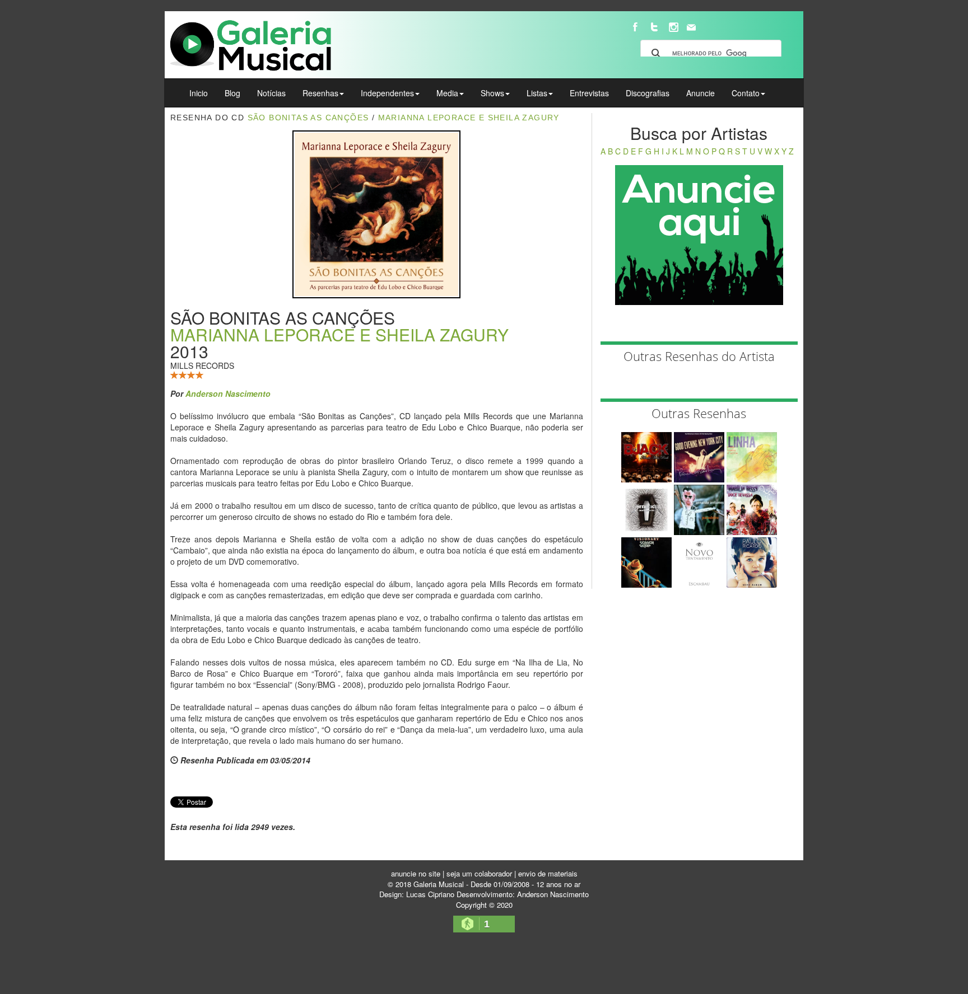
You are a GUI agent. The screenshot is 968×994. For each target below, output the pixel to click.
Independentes (387, 93)
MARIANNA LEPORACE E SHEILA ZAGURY (339, 334)
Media (447, 93)
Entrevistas (589, 93)
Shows (492, 93)
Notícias (271, 93)
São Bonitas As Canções (308, 117)
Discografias (647, 93)
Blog (232, 93)
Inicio (198, 93)
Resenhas (320, 93)
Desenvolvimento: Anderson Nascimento (523, 894)
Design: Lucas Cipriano (416, 894)
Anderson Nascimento (228, 393)
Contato (746, 93)
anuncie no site (415, 873)
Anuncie (700, 93)
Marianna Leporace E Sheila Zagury (469, 117)
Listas (537, 93)
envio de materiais (548, 873)
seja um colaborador (479, 873)
